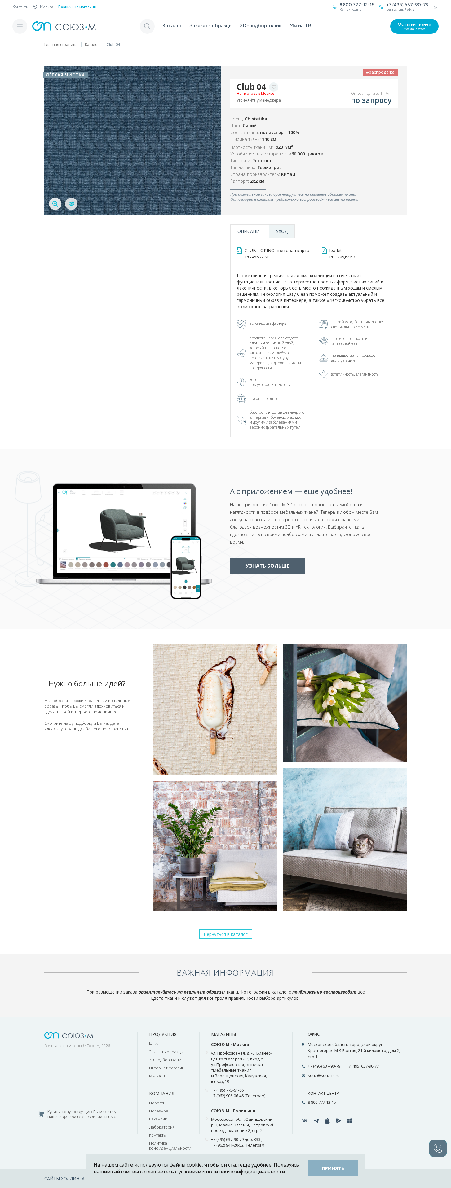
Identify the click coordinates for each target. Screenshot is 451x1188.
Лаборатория (162, 1127)
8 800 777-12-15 (322, 1102)
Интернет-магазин (166, 1068)
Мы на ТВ (300, 25)
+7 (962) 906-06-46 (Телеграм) (238, 1095)
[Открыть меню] (19, 26)
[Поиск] (147, 26)
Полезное (158, 1111)
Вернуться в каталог (226, 934)
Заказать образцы (210, 25)
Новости (157, 1103)
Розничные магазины (77, 7)
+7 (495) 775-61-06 (227, 1090)
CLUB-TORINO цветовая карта (277, 253)
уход (282, 231)
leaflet (342, 253)
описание (249, 231)
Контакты (20, 6)
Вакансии (158, 1119)
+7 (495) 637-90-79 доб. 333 (235, 1139)
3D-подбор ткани (261, 25)
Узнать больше (267, 565)
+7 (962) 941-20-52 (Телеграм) (238, 1145)
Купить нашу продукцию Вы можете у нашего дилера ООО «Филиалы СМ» (81, 1114)
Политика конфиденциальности (170, 1145)
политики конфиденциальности (245, 1171)
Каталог (172, 25)
